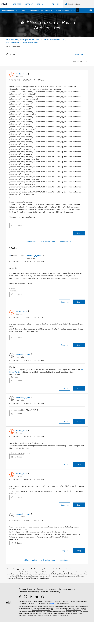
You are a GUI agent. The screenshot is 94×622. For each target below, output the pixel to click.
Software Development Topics (53, 39)
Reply (79, 233)
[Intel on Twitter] (26, 597)
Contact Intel (42, 589)
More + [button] (39, 4)
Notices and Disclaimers (73, 610)
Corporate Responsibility (29, 591)
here (72, 568)
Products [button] (16, 4)
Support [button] (29, 4)
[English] (58, 4)
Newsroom (53, 589)
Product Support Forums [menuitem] (65, 10)
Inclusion (44, 591)
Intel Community (12, 39)
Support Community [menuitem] (9, 10)
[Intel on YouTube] (37, 597)
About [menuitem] (24, 10)
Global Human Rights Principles (35, 613)
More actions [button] (77, 61)
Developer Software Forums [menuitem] (40, 10)
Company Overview (27, 589)
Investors (63, 589)
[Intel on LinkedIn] (31, 597)
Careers (71, 589)
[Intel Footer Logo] (8, 602)
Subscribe (79, 54)
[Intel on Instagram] (42, 597)
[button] (83, 74)
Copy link (64, 302)
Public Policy (55, 591)
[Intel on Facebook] (20, 597)
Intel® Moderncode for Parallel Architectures (22, 42)
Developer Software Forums (30, 39)
